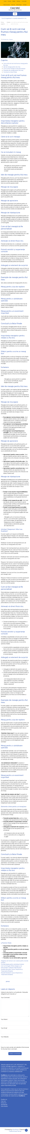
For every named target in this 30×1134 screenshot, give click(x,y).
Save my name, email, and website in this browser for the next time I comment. (15, 1048)
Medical (18, 1)
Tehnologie (19, 4)
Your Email (4, 1028)
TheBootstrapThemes (15, 1131)
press (8, 981)
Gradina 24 (4, 1099)
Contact (24, 4)
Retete (13, 1)
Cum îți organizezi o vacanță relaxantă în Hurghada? (14, 18)
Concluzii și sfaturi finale (10, 72)
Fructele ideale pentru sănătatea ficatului (12, 964)
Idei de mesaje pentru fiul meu (11, 67)
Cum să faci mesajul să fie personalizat (14, 68)
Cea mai (13, 4)
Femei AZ (3, 1103)
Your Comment (5, 997)
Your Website (4, 1037)
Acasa (5, 1)
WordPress (15, 1129)
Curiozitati (24, 1)
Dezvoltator (4, 1106)
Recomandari (7, 4)
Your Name (4, 1019)
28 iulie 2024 (5, 39)
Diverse (9, 1)
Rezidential (4, 1104)
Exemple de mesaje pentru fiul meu (13, 70)
